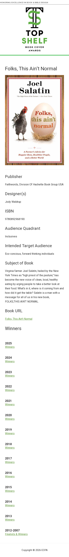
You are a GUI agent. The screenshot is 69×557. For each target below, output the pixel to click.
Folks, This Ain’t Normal (18, 318)
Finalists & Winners (16, 534)
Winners (10, 347)
